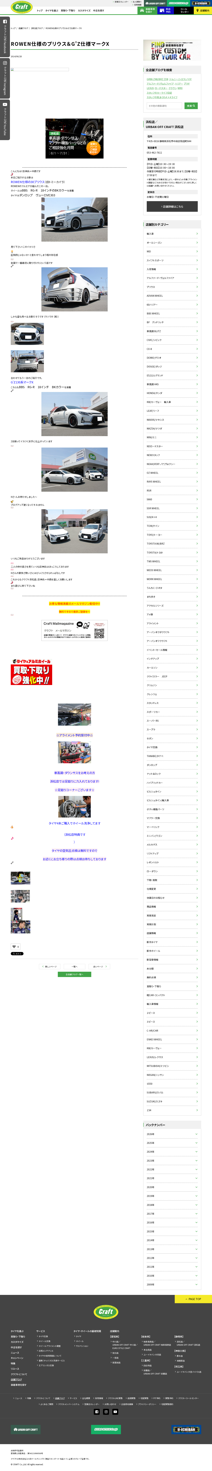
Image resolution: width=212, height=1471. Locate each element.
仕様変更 (151, 888)
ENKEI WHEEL (154, 1039)
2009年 (150, 1284)
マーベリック (153, 827)
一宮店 (115, 1357)
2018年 (150, 1205)
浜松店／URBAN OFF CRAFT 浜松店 (188, 1343)
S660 (149, 499)
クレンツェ (152, 694)
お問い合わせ (110, 1404)
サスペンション (82, 1345)
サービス (40, 1331)
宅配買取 (144, 1398)
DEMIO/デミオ (154, 357)
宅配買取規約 (167, 1404)
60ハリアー (152, 304)
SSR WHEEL (153, 508)
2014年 (150, 1240)
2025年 (150, 1142)
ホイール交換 (44, 1341)
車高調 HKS (153, 384)
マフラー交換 (153, 818)
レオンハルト (153, 862)
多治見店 (148, 1349)
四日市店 (148, 1365)
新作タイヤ (152, 942)
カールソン (152, 667)
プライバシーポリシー (147, 1404)
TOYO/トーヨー (154, 534)
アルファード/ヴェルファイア (160, 83)
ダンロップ (152, 765)
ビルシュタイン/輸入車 (158, 800)
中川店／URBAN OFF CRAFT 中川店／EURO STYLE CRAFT (125, 1344)
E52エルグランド (155, 375)
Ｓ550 (149, 1083)
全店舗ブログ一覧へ (74, 974)
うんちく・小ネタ (154, 587)
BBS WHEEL (153, 313)
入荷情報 (151, 269)
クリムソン (152, 685)
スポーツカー (153, 712)
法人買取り (137, 1)
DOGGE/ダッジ (154, 366)
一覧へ (75, 966)
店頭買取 (131, 1398)
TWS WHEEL (153, 561)
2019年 (150, 1196)
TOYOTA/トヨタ (155, 552)
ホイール (80, 1341)
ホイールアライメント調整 (50, 1345)
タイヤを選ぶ (51, 10)
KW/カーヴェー (154, 1048)
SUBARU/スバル (155, 1092)
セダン (150, 738)
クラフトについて (19, 1374)
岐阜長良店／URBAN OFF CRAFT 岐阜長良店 (157, 1343)
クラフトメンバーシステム (68, 1404)
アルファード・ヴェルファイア (160, 278)
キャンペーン (17, 1358)
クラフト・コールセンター (188, 1398)
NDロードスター (155, 446)
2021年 (150, 1178)
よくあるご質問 (47, 1404)
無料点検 (151, 977)
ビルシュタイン (154, 791)
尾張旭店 (116, 1362)
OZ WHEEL (152, 472)
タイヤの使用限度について (50, 1355)
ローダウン (152, 871)
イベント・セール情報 (157, 650)
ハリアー (179, 83)
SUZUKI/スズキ (154, 1101)
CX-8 (149, 349)
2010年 (150, 1275)
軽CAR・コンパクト (156, 995)
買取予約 (169, 1398)
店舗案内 (204, 10)
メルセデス (152, 844)
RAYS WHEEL (154, 481)
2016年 (150, 1222)
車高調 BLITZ (154, 331)
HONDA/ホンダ (154, 393)
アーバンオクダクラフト (158, 632)
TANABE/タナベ (155, 756)
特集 (13, 1363)
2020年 (150, 1187)
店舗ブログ (23, 28)
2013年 (150, 1249)
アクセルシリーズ (155, 605)
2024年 (150, 1151)
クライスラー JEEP (157, 676)
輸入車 (150, 233)
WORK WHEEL (154, 579)
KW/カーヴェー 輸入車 (159, 402)
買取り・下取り (68, 10)
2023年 (150, 1160)
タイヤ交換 (152, 747)
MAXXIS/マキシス (155, 419)
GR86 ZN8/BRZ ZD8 (157, 79)
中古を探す (98, 10)
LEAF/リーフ (153, 410)
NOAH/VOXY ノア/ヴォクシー (161, 464)
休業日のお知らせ (155, 897)
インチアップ (153, 658)
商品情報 (151, 906)
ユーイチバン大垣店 (152, 1354)
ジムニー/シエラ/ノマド (180, 79)
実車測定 (151, 915)
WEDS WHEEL (154, 570)
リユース (15, 1368)
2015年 (150, 1231)
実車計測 (151, 924)
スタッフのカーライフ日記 (159, 92)
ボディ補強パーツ (155, 809)
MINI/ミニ (152, 437)
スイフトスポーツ (155, 260)
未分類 (150, 968)
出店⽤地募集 (127, 1404)
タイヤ (78, 1336)
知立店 (115, 1352)
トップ (40, 10)
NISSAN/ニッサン (155, 1075)
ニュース (15, 1352)
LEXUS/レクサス (155, 1057)
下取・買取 (152, 880)
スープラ (151, 729)
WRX (180, 88)
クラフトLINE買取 (115, 1398)
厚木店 (180, 1355)
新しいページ (51, 966)
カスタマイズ (84, 10)
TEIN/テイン (153, 525)
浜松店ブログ (37, 28)
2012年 (150, 1258)
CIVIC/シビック (154, 340)
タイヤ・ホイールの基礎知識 (87, 1331)
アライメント (153, 623)
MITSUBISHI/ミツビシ (158, 1066)
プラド (187, 83)
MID (149, 251)
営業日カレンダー (122, 1)
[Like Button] (14, 946)
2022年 (150, 1169)
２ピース (151, 1012)
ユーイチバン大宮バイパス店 (189, 1371)
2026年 (150, 1134)
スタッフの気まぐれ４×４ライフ (162, 97)
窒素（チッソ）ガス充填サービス (52, 1360)
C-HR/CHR (152, 1030)
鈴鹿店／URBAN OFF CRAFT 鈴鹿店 (155, 1372)
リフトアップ (153, 853)
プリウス (151, 287)
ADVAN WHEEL (155, 295)
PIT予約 (156, 1398)
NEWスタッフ (153, 455)
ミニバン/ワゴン (154, 835)
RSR (149, 490)
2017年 (150, 1213)
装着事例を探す (150, 10)
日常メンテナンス (46, 1350)
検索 (189, 105)
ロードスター (161, 88)
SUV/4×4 (152, 517)
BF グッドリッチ (155, 322)
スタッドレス (153, 703)
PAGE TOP (195, 1299)
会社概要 (86, 1398)
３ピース (151, 1021)
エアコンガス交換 (46, 1365)
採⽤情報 (137, 4)
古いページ (98, 966)
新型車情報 (152, 959)
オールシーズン (154, 242)
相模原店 (181, 1360)
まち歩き (151, 596)
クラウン (172, 88)
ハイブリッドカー (155, 782)
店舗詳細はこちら (173, 206)
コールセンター (185, 10)
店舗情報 (151, 933)
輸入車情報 (152, 1004)
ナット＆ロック (154, 773)
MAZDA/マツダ (154, 428)
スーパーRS (153, 720)
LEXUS (150, 88)
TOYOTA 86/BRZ (156, 543)
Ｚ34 (149, 1110)
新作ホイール (153, 950)
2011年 (150, 1266)
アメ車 (150, 614)
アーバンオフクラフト (157, 641)
